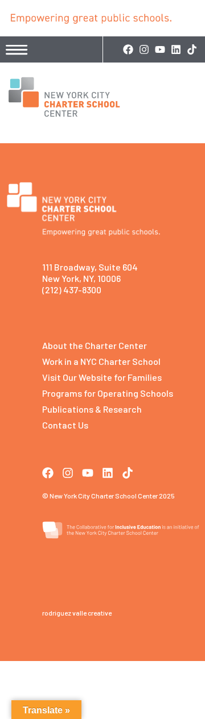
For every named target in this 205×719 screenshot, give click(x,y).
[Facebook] (128, 49)
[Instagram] (144, 49)
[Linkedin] (176, 49)
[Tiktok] (191, 49)
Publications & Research (92, 409)
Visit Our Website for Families (102, 377)
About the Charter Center (94, 345)
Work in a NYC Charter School (101, 361)
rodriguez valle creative (77, 613)
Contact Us (65, 424)
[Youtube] (160, 49)
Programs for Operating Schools (107, 393)
